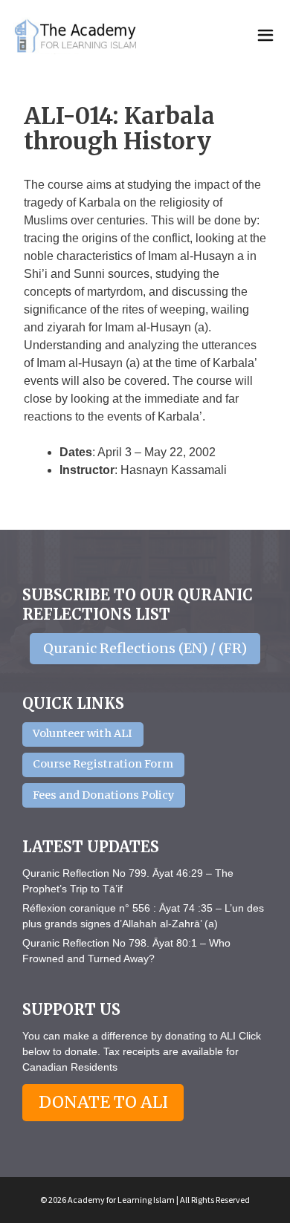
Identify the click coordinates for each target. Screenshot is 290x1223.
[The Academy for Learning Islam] (76, 35)
